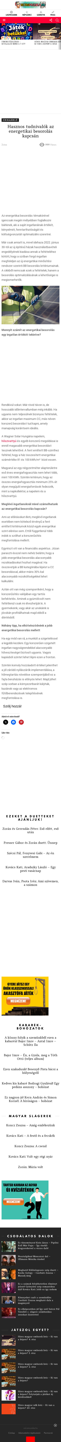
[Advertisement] (30, 81)
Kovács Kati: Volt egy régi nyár (30, 1156)
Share (5, 289)
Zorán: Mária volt (30, 1167)
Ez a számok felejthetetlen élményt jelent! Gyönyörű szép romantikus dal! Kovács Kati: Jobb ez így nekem (37, 1286)
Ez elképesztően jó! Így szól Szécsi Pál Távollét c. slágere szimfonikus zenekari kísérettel (38, 1312)
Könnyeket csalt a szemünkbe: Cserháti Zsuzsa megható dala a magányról (35, 1300)
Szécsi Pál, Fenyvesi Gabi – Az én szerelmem (30, 855)
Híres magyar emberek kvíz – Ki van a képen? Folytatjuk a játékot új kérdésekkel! (38, 1394)
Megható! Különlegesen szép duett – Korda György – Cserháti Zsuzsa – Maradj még (38, 1273)
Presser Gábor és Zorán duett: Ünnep (30, 843)
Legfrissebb (11, 15)
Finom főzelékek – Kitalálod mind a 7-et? (13, 43)
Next (59, 36)
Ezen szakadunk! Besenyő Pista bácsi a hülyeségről (30, 1071)
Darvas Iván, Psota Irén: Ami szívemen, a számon (30, 883)
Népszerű (27, 15)
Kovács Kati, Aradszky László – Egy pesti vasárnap (30, 869)
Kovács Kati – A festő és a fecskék (30, 1136)
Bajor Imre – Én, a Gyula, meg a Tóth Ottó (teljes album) (30, 1057)
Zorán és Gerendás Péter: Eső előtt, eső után (31, 830)
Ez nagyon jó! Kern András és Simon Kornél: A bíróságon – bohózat (31, 1099)
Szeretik (41, 15)
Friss (52, 15)
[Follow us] (50, 20)
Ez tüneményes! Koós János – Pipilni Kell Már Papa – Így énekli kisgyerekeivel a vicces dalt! (38, 1245)
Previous (1, 36)
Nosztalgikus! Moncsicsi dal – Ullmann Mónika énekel (34, 1258)
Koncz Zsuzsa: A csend (30, 1146)
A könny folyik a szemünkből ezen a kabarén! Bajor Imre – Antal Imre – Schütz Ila (30, 1041)
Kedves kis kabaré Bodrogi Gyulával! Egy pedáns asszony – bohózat (30, 1085)
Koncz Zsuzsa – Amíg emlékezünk (30, 1125)
